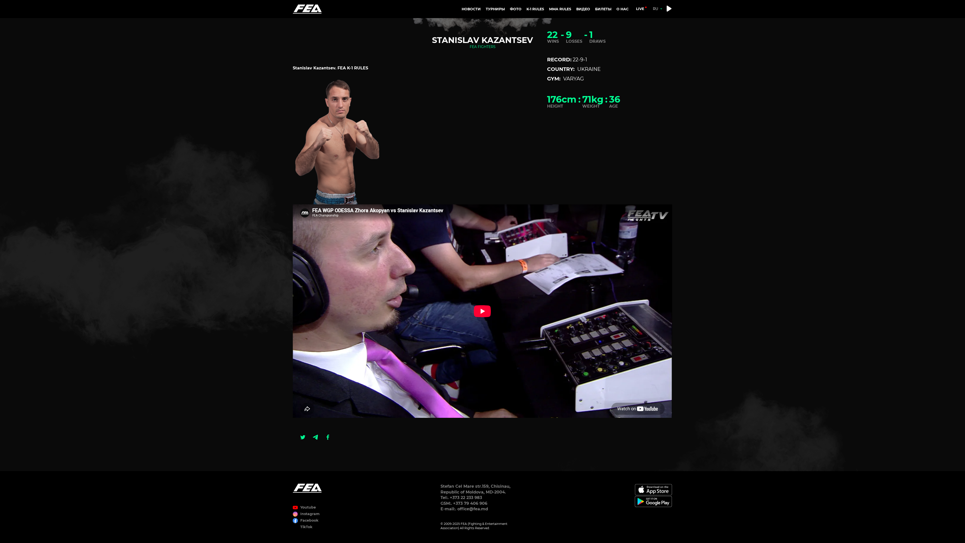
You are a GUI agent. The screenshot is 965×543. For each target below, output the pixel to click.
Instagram (310, 514)
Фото (515, 9)
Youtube (308, 507)
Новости (471, 9)
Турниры (495, 9)
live (640, 9)
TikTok (306, 527)
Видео (583, 9)
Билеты (603, 9)
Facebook (309, 520)
